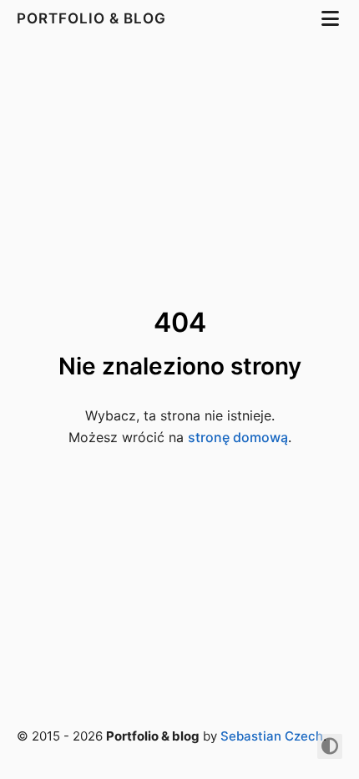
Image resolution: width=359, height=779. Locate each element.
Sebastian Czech (271, 736)
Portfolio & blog (93, 18)
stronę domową (238, 437)
